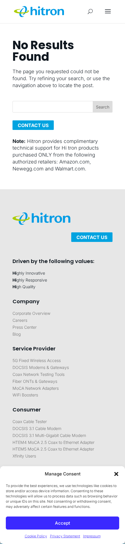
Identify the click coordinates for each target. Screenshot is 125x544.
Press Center (24, 327)
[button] (116, 474)
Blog (16, 334)
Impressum (92, 536)
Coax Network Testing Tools (38, 374)
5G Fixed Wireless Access (36, 360)
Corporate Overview (31, 313)
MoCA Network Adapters (35, 388)
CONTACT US (33, 125)
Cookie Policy (36, 536)
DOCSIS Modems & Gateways (40, 367)
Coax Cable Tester (29, 421)
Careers (19, 320)
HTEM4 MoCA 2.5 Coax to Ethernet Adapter (53, 442)
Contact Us (91, 237)
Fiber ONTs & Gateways (34, 381)
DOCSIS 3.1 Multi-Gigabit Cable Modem (49, 435)
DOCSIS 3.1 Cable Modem (36, 428)
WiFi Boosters (25, 394)
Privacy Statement (65, 536)
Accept (62, 523)
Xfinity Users (24, 455)
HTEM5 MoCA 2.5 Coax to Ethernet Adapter (53, 448)
